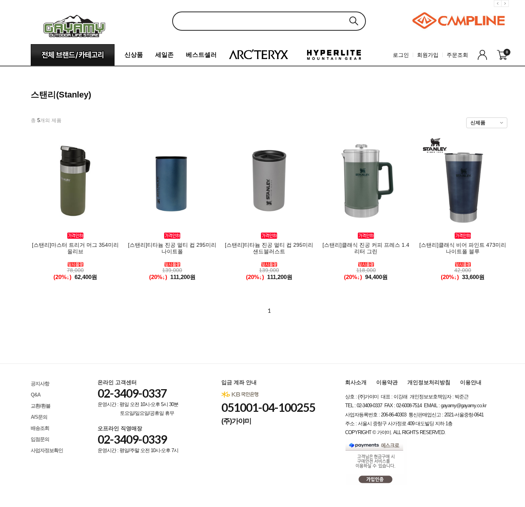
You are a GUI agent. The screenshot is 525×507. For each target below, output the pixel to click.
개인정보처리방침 (428, 382)
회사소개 (356, 382)
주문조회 (457, 55)
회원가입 (428, 55)
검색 (353, 21)
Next (506, 9)
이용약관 (387, 382)
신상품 (134, 54)
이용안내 (471, 382)
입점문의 (40, 439)
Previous (499, 9)
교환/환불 (40, 406)
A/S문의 (39, 417)
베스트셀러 (201, 54)
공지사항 (40, 383)
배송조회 (40, 428)
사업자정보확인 (47, 450)
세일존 (164, 54)
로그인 (401, 55)
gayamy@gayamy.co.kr (463, 405)
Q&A (35, 395)
